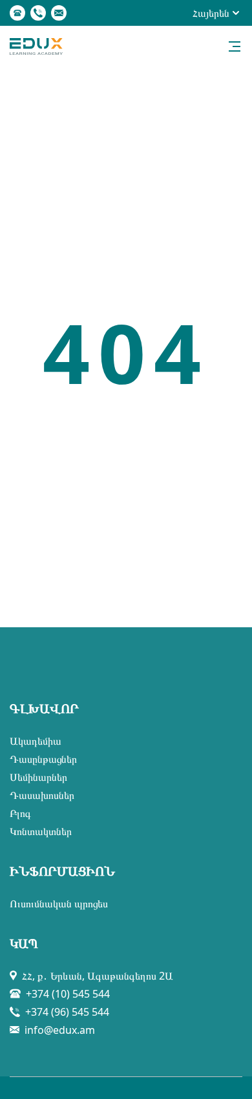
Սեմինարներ (38, 777)
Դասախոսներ (42, 795)
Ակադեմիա (35, 741)
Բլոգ (20, 813)
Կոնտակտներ (41, 831)
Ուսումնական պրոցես (59, 903)
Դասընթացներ (43, 759)
